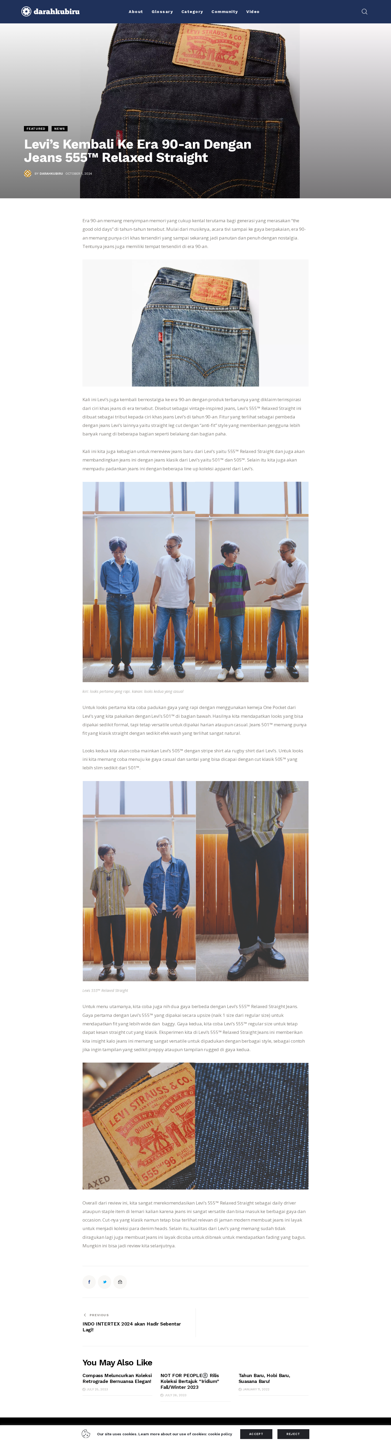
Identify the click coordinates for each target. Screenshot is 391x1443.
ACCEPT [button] (256, 1434)
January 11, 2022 (256, 1389)
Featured (36, 129)
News (59, 129)
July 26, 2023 (175, 1395)
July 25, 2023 (97, 1389)
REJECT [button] (293, 1434)
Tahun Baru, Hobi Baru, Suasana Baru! (264, 1378)
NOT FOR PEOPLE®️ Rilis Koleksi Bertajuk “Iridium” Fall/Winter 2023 (189, 1381)
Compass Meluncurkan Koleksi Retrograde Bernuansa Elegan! (117, 1378)
